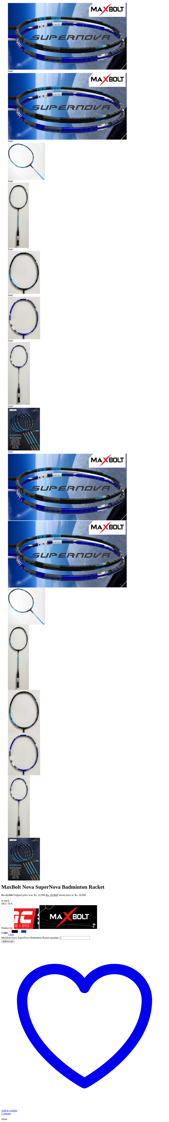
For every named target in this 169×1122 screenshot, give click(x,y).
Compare (6, 1113)
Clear (11, 934)
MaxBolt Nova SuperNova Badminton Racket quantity (30, 937)
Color (4, 932)
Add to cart (8, 941)
